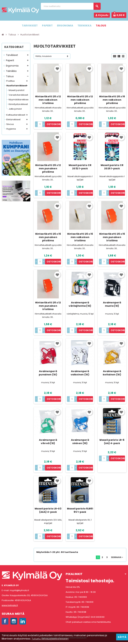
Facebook (5, 621)
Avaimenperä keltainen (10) (112, 373)
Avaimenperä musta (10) (112, 304)
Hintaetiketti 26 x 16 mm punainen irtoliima (112, 237)
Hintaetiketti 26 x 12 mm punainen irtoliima (48, 306)
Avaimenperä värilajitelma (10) (80, 304)
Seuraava (117, 557)
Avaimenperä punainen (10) (48, 373)
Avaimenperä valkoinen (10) (80, 373)
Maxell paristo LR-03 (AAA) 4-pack (48, 510)
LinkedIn (22, 621)
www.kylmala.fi (10, 605)
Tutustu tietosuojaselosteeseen (50, 638)
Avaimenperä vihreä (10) (48, 441)
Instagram (13, 621)
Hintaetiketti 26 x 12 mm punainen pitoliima (48, 168)
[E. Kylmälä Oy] (20, 10)
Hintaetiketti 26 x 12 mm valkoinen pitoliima (80, 100)
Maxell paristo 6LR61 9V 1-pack (80, 510)
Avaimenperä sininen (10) (80, 441)
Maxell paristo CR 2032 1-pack (80, 166)
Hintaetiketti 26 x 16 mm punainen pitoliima (48, 237)
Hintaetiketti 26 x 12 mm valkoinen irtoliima (48, 100)
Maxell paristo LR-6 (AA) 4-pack (112, 441)
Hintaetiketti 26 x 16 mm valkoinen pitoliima (112, 100)
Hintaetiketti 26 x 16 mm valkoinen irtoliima (80, 237)
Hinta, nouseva (44, 56)
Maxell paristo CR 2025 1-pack (112, 166)
